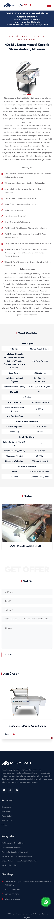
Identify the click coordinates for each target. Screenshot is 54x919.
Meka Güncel (7, 820)
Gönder (9, 655)
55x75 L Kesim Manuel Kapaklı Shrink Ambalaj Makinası (27, 726)
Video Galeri (7, 816)
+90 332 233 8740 (12, 889)
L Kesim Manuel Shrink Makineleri (27, 22)
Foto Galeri (6, 811)
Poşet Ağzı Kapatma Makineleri (15, 852)
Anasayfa (16, 19)
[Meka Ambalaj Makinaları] (27, 764)
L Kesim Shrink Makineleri (31, 19)
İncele (8, 734)
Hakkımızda (6, 807)
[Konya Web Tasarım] (27, 917)
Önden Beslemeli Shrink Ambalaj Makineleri (19, 861)
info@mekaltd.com (12, 899)
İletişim (4, 825)
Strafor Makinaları (9, 865)
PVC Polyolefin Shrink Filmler (13, 843)
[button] (24, 94)
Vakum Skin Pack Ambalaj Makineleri (17, 856)
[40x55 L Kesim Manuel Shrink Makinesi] (27, 76)
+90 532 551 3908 (12, 894)
